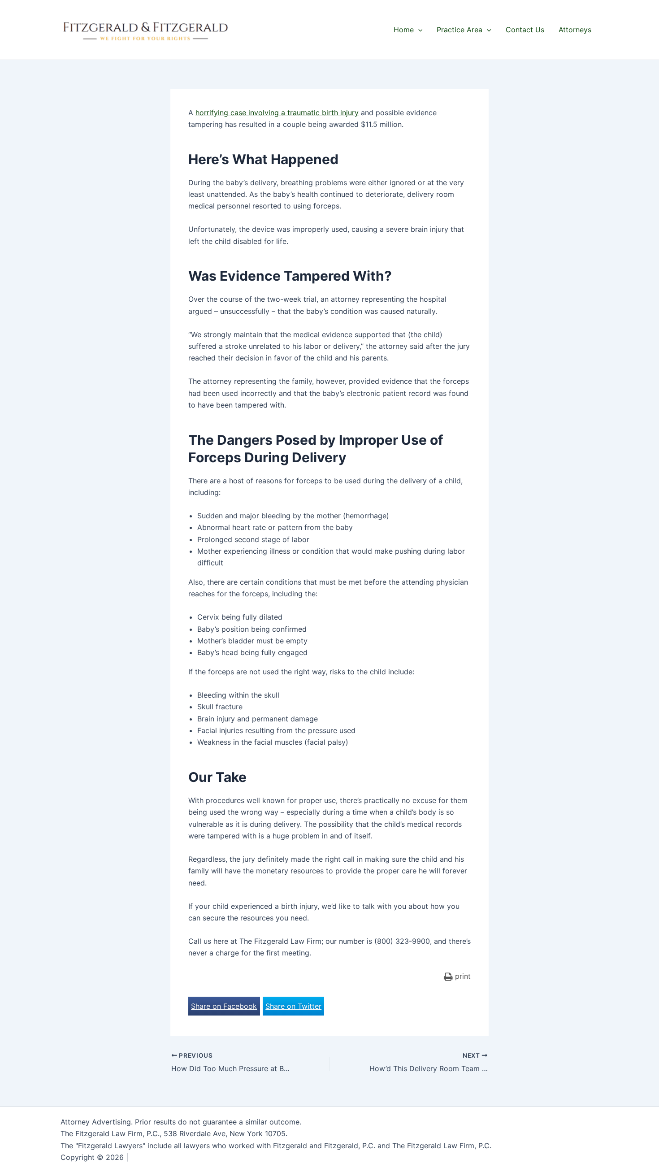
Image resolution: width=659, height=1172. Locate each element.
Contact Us (525, 29)
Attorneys (575, 29)
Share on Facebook (224, 1006)
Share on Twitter (293, 1006)
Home (404, 29)
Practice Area (459, 29)
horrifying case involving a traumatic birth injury (277, 112)
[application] (418, 30)
